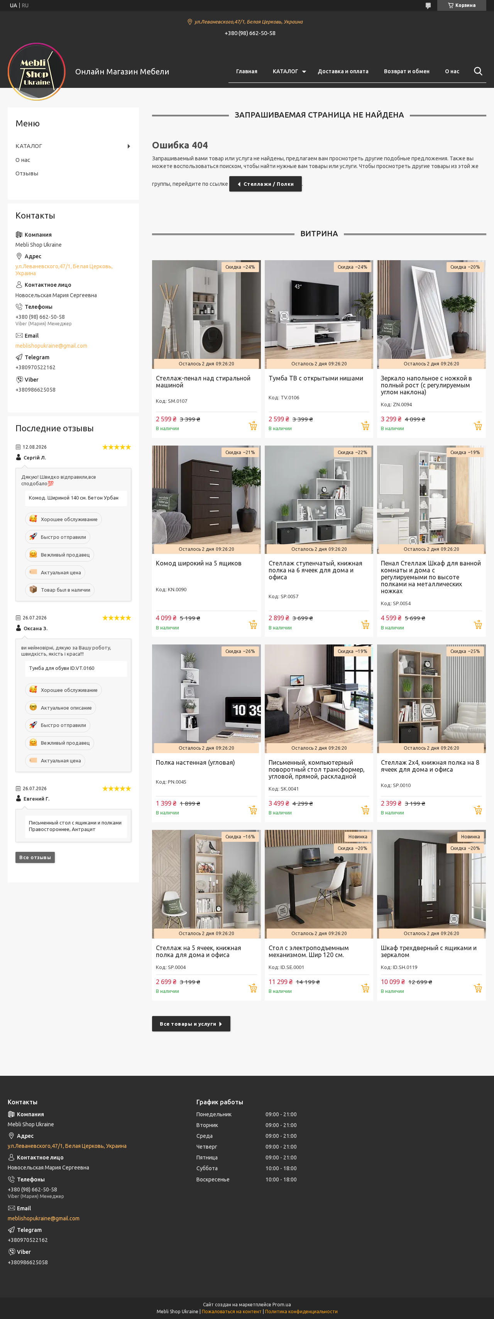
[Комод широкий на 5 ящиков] (206, 500)
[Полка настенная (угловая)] (206, 698)
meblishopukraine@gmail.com (51, 346)
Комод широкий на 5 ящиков (199, 563)
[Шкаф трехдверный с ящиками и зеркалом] (431, 884)
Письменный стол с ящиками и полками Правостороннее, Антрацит (75, 826)
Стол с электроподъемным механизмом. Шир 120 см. (309, 951)
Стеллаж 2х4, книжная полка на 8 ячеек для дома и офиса (430, 766)
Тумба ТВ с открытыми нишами (316, 378)
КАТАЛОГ (285, 71)
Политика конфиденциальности (301, 1311)
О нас (452, 71)
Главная (246, 71)
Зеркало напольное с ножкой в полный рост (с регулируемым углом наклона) (426, 385)
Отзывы (26, 173)
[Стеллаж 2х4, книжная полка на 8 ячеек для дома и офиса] (431, 698)
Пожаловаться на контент (232, 1311)
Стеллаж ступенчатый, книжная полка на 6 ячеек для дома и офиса (315, 570)
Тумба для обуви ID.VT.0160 (61, 668)
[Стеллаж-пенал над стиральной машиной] (206, 314)
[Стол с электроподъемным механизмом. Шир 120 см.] (319, 884)
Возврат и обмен (407, 71)
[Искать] (476, 71)
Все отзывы (35, 857)
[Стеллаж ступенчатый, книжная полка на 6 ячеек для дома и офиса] (319, 500)
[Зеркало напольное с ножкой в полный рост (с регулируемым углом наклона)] (431, 314)
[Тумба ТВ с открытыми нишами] (319, 314)
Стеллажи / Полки (269, 184)
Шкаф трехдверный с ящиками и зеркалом (429, 951)
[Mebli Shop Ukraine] (37, 72)
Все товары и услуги (188, 1023)
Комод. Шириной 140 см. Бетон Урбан (73, 497)
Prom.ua (281, 1304)
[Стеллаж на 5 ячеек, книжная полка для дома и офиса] (206, 884)
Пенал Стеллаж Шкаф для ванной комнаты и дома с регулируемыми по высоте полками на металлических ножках (431, 577)
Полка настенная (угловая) (195, 762)
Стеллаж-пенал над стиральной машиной (203, 382)
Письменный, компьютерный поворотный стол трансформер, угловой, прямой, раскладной (317, 769)
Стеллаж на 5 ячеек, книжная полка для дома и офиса (198, 951)
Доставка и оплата (343, 71)
